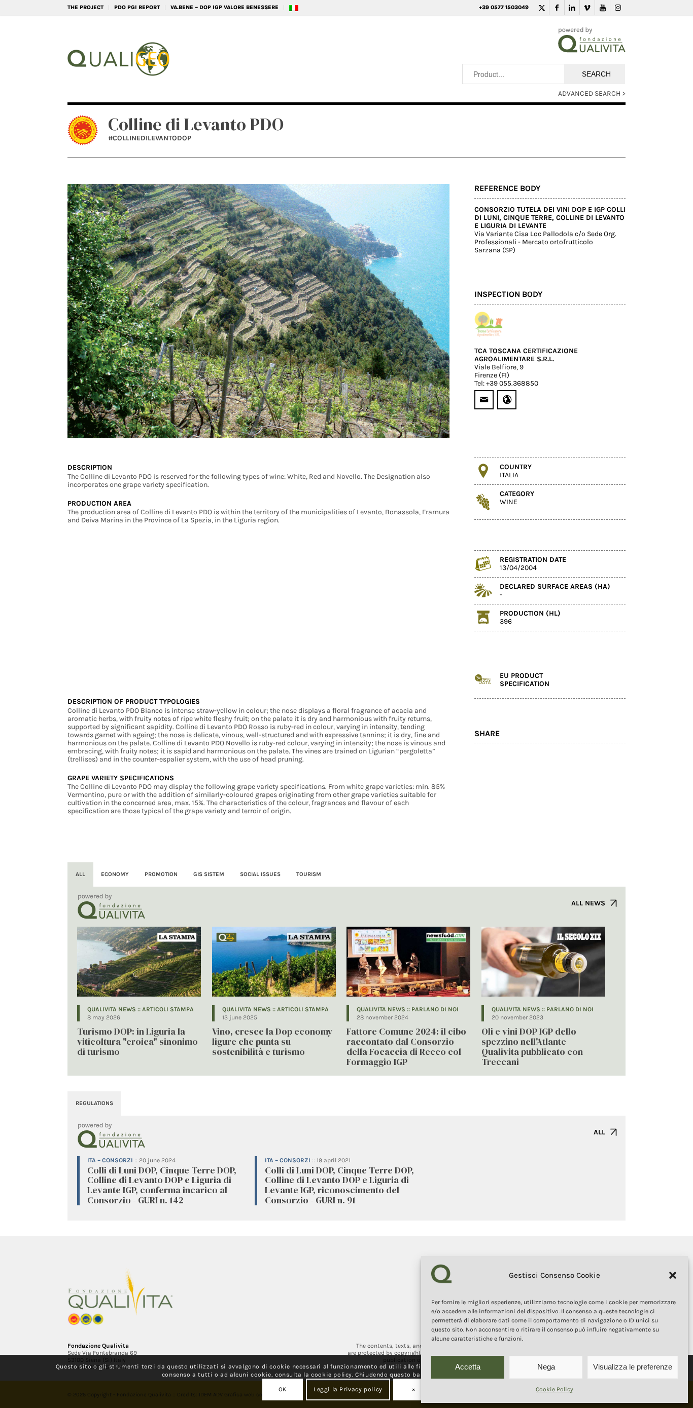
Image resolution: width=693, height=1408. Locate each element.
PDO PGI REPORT (137, 7)
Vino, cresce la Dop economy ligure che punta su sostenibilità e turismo (272, 1041)
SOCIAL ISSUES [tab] (260, 874)
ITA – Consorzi (110, 1160)
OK (283, 1389)
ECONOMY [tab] (115, 874)
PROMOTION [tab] (161, 874)
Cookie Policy (554, 1389)
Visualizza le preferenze (632, 1366)
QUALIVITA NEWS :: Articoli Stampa (140, 1009)
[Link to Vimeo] (587, 7)
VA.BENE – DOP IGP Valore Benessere (224, 7)
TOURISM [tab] (308, 874)
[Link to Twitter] (541, 7)
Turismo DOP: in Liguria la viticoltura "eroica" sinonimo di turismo (137, 1041)
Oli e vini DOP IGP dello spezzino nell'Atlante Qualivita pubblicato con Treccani (532, 1046)
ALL (599, 1132)
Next (426, 311)
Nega (546, 1366)
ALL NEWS (588, 903)
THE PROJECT (85, 7)
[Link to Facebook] (556, 7)
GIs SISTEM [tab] (208, 874)
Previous (90, 311)
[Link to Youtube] (602, 7)
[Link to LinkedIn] (572, 7)
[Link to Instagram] (618, 7)
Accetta (467, 1366)
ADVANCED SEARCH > (592, 93)
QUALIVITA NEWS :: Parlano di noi (408, 1009)
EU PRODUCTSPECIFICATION (524, 679)
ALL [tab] (80, 874)
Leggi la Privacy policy (348, 1389)
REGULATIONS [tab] (94, 1103)
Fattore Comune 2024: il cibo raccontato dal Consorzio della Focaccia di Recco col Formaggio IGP (406, 1046)
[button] (673, 1275)
